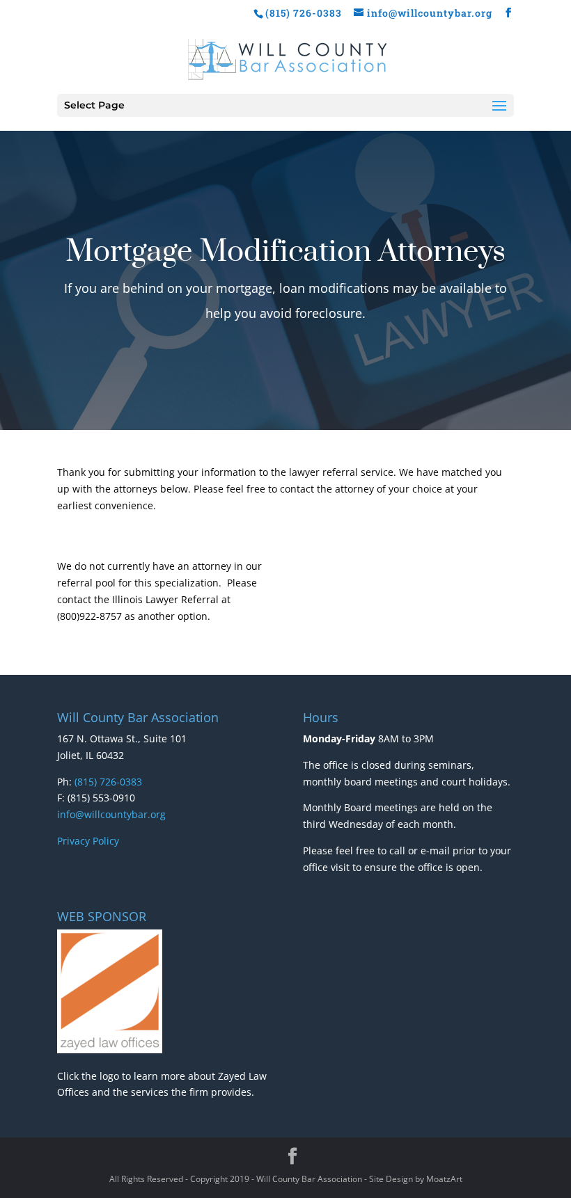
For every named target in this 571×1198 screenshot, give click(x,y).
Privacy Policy (88, 840)
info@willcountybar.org (111, 814)
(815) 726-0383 (108, 781)
